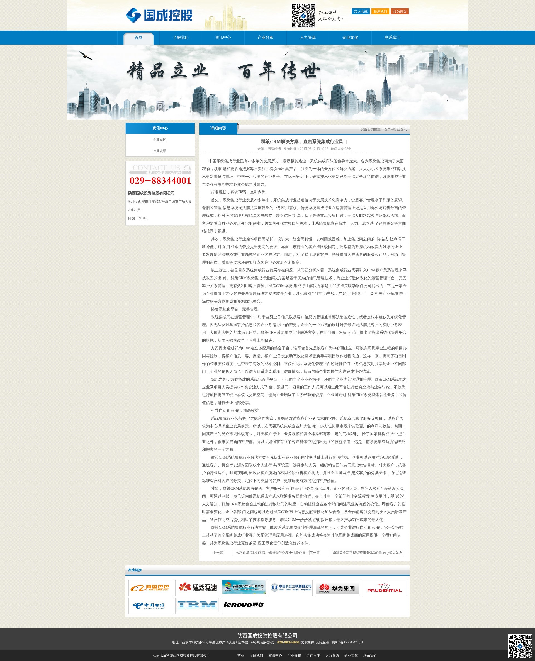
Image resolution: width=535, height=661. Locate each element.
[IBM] (197, 611)
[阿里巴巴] (150, 593)
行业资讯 (159, 151)
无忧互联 (322, 642)
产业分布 (265, 37)
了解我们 (181, 37)
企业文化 (350, 37)
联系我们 (380, 11)
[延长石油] (197, 593)
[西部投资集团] (244, 593)
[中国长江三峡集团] (290, 593)
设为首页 (400, 11)
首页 (138, 37)
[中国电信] (150, 611)
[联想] (244, 611)
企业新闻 (159, 139)
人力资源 (308, 37)
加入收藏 (361, 11)
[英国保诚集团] (384, 593)
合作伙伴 (313, 655)
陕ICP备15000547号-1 (347, 642)
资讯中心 (223, 37)
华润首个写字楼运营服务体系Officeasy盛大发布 (367, 553)
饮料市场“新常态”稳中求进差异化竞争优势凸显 (271, 553)
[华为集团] (337, 593)
